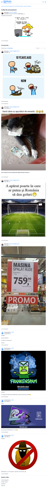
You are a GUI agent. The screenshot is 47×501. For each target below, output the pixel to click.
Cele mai (3, 485)
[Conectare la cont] (45, 2)
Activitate (3, 483)
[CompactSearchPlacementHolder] (43, 2)
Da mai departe (4, 40)
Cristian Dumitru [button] (7, 332)
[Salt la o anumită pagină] (45, 48)
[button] (2, 13)
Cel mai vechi (10, 48)
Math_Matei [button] (6, 12)
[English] (7, 1)
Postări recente (4, 481)
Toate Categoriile (5, 480)
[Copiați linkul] (24, 13)
